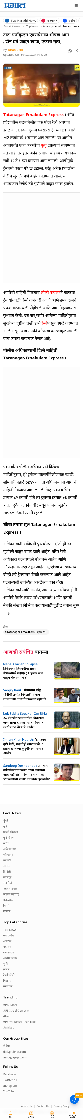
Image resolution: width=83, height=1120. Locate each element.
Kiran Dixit (15, 50)
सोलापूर (7, 877)
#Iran (6, 1016)
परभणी (7, 860)
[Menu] (76, 5)
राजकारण (8, 952)
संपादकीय (8, 935)
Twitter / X (10, 1080)
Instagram (10, 1085)
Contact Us (43, 1106)
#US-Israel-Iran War (16, 1010)
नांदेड (6, 843)
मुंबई (5, 821)
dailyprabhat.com (14, 1052)
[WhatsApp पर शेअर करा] (70, 50)
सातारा (6, 866)
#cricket (8, 1027)
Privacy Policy (61, 1106)
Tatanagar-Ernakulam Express (33, 114)
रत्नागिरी (7, 883)
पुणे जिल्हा (8, 838)
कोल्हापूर (8, 855)
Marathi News (12, 26)
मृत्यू (44, 145)
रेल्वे (44, 323)
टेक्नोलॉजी (9, 975)
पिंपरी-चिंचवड (10, 832)
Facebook (9, 1074)
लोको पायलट (50, 292)
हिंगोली (7, 871)
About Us (26, 1106)
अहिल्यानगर (9, 849)
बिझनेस (7, 980)
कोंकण (6, 911)
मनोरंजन (7, 986)
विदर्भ (6, 905)
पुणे (5, 826)
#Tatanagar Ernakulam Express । (26, 632)
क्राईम (6, 969)
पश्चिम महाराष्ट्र (11, 894)
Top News (32, 26)
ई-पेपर (6, 1046)
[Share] (77, 51)
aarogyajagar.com (15, 1057)
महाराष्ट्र (7, 947)
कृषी (5, 964)
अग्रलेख (7, 941)
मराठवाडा (8, 900)
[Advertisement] (41, 237)
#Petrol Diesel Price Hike (19, 1022)
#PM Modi (10, 1005)
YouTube (9, 1091)
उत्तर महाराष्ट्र (10, 888)
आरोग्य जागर (10, 958)
